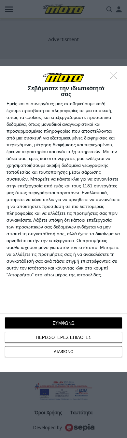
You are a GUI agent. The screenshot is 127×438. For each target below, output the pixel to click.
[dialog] (63, 219)
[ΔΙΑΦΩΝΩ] (115, 77)
